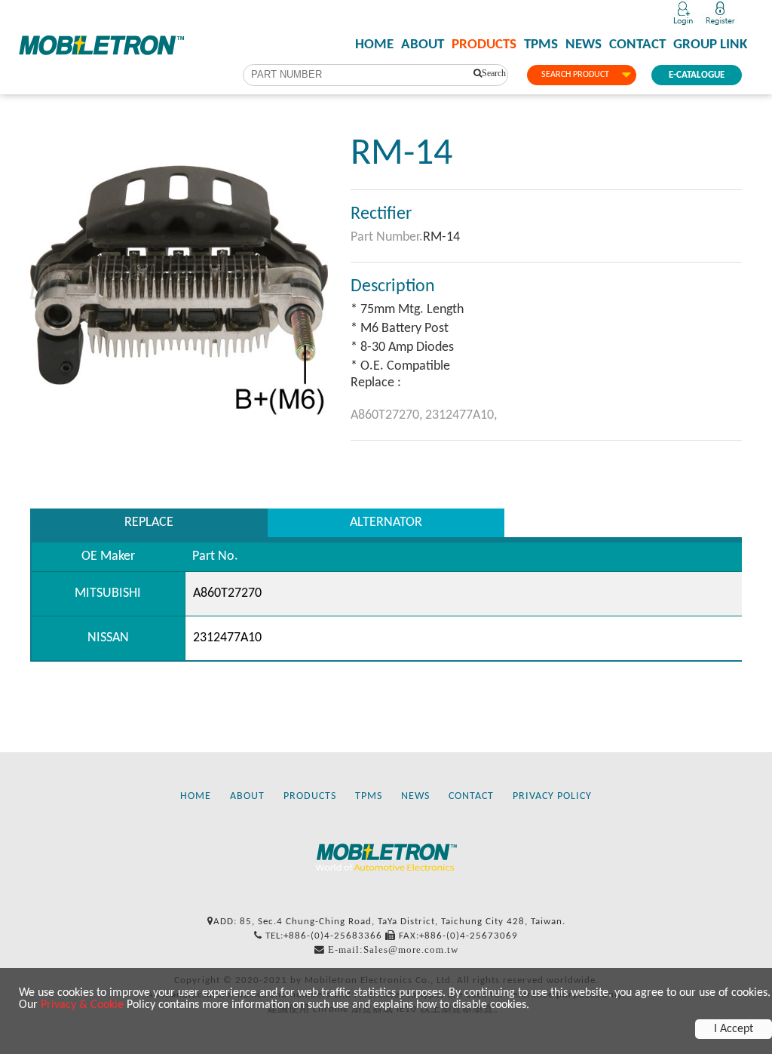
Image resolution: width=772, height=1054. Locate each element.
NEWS (583, 45)
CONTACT (637, 45)
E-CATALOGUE (697, 75)
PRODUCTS (484, 45)
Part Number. (387, 237)
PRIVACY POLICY (552, 796)
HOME (374, 45)
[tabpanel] (179, 281)
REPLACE (148, 522)
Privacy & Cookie (82, 1005)
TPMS (541, 45)
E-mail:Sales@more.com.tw (393, 949)
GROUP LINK (710, 45)
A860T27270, (388, 415)
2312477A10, (461, 415)
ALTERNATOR (386, 522)
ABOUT (422, 45)
